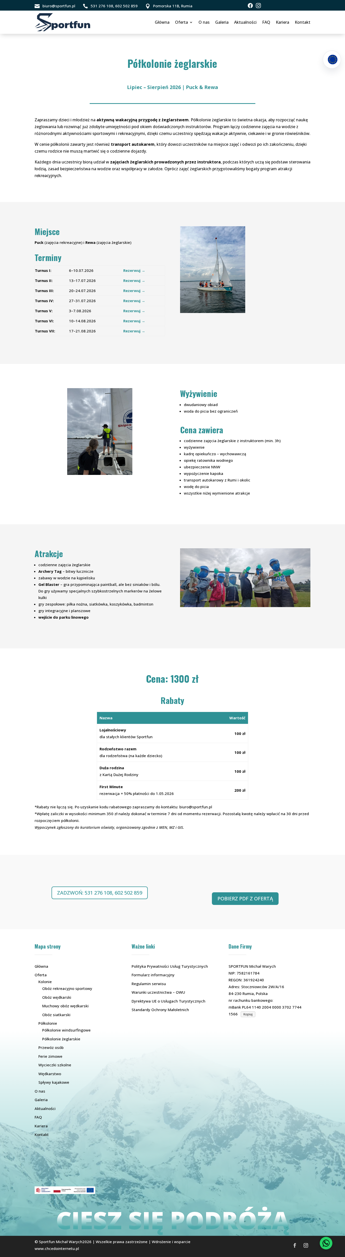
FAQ (266, 22)
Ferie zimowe (50, 1056)
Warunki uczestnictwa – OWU (158, 992)
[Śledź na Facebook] (294, 1245)
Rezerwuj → (134, 270)
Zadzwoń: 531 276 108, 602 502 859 (99, 892)
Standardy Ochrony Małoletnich (160, 1009)
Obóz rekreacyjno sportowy (67, 988)
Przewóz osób (51, 1047)
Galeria (222, 22)
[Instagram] (258, 5)
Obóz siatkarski (56, 1014)
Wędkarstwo (49, 1073)
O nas (204, 22)
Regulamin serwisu (149, 983)
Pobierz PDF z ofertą (245, 898)
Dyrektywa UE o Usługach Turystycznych (168, 1001)
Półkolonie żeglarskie (61, 1038)
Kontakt (302, 22)
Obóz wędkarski (56, 997)
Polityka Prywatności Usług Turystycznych (170, 966)
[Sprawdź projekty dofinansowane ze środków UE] (332, 59)
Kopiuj (248, 1014)
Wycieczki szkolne (54, 1064)
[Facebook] (250, 5)
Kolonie (45, 981)
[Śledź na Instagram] (305, 1245)
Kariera (282, 22)
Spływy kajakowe (53, 1082)
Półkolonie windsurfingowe (66, 1030)
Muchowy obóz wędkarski (65, 1005)
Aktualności (245, 22)
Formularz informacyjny (153, 974)
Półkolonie (47, 1023)
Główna (162, 22)
